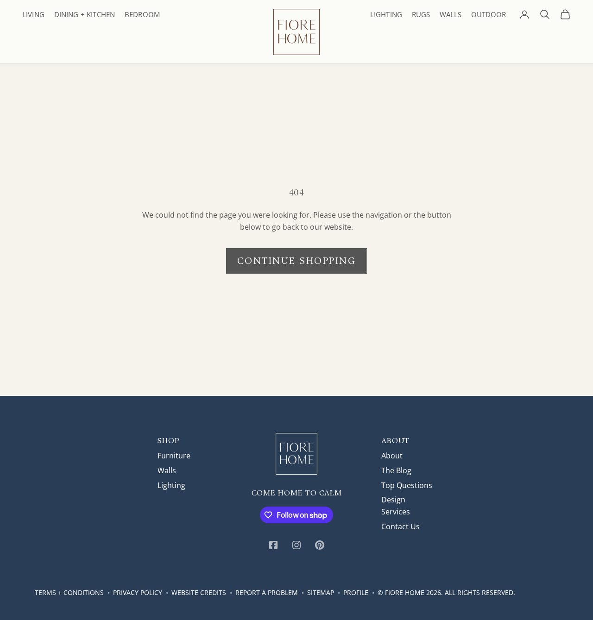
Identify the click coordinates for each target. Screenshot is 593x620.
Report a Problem (266, 592)
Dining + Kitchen (84, 14)
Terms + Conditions (69, 592)
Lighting (386, 14)
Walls (450, 14)
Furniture (174, 456)
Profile (355, 592)
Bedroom (142, 14)
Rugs (421, 14)
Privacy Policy (137, 592)
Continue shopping (296, 260)
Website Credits (198, 592)
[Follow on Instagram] (296, 545)
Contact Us (400, 526)
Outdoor (488, 14)
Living (33, 14)
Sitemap (320, 592)
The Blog (396, 470)
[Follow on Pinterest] (320, 545)
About (392, 456)
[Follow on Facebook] (273, 545)
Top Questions (406, 485)
